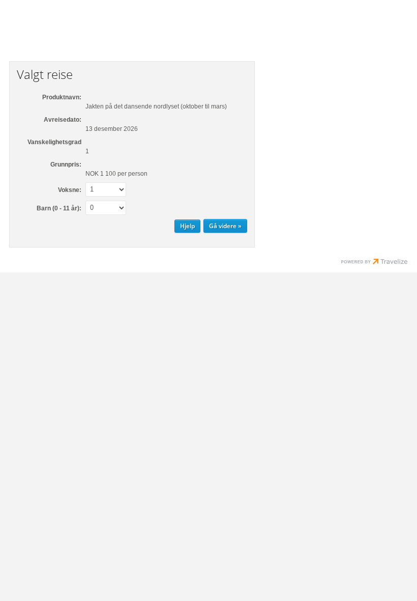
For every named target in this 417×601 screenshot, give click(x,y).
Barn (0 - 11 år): (59, 208)
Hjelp (187, 226)
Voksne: (69, 190)
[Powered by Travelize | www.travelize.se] (374, 262)
